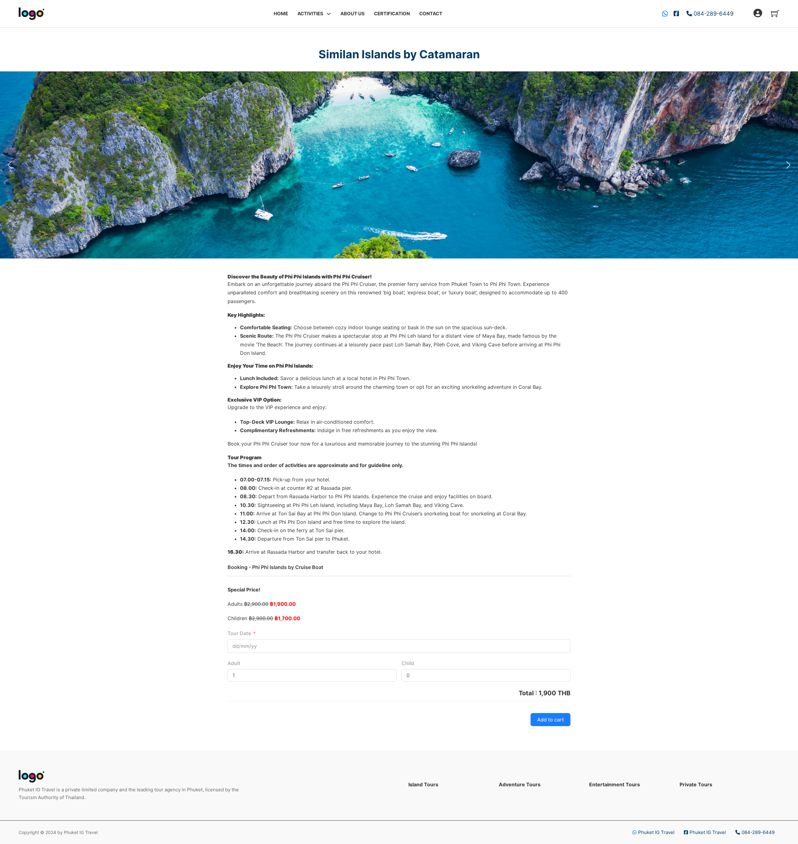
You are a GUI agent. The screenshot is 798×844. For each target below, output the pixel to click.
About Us (352, 14)
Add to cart (550, 719)
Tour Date (239, 633)
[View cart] (775, 13)
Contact (430, 14)
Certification (392, 14)
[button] (10, 165)
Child (407, 663)
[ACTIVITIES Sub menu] (328, 14)
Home (281, 14)
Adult (234, 663)
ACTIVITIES (310, 14)
